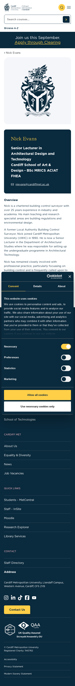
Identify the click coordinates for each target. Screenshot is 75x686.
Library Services (15, 536)
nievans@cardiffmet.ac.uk (32, 184)
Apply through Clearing (38, 42)
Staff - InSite (12, 509)
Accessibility (10, 659)
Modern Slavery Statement (18, 673)
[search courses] (66, 19)
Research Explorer (16, 527)
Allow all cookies (37, 394)
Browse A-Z (11, 28)
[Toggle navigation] (69, 7)
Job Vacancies (14, 473)
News (8, 464)
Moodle (9, 518)
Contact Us (17, 610)
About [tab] (61, 286)
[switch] (66, 357)
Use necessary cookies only (37, 406)
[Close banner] (70, 276)
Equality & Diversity (17, 455)
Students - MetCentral (19, 500)
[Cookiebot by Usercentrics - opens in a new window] (47, 276)
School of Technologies (20, 419)
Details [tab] (37, 286)
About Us (10, 446)
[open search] (61, 7)
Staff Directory (14, 563)
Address (10, 572)
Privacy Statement (13, 666)
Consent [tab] (13, 286)
